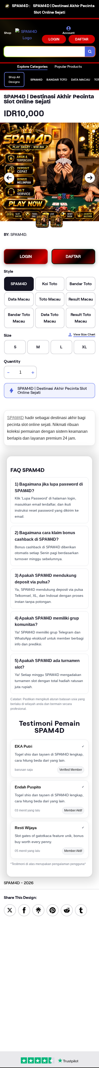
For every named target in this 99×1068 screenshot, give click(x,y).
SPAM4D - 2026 (19, 883)
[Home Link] (27, 34)
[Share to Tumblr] (81, 910)
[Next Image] (90, 178)
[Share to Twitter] (10, 910)
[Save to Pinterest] (52, 910)
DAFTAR (81, 39)
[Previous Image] (9, 178)
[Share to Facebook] (24, 910)
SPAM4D (15, 418)
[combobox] (44, 52)
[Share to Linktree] (38, 910)
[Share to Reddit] (67, 910)
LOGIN (53, 39)
